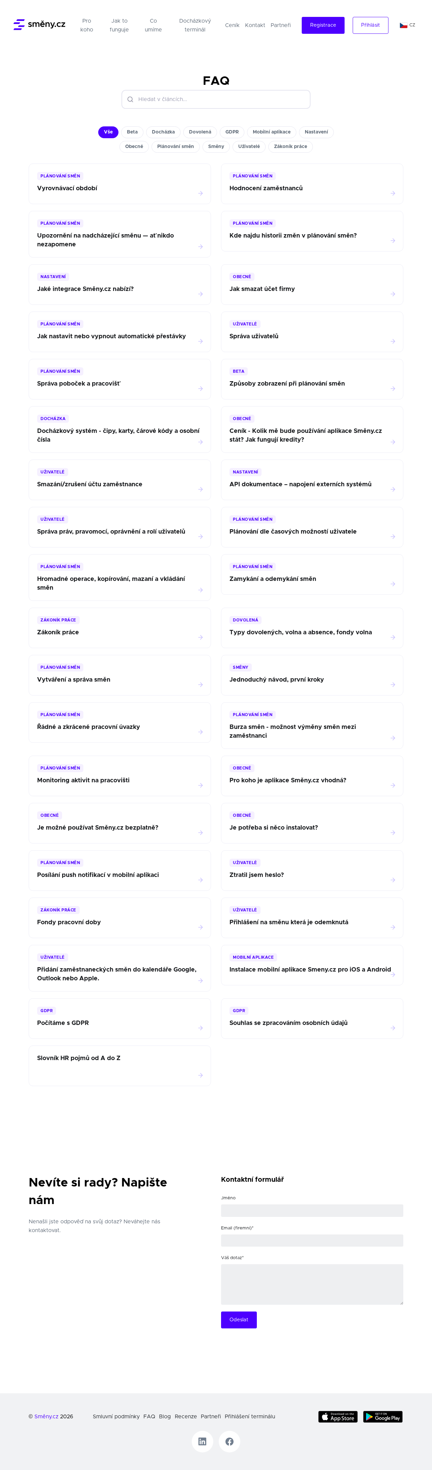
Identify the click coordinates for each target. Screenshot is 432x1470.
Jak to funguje (119, 25)
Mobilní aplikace (272, 132)
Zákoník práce (290, 146)
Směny (216, 146)
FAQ (149, 1416)
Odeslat (239, 1319)
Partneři (281, 25)
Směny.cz (46, 1416)
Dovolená (200, 132)
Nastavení (316, 132)
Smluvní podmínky (116, 1416)
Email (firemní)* (237, 1228)
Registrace (323, 25)
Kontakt (255, 25)
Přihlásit (370, 25)
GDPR (232, 132)
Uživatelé (249, 146)
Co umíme (153, 25)
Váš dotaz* (232, 1258)
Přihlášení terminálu (250, 1416)
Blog (165, 1416)
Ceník (232, 25)
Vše (108, 132)
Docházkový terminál (195, 25)
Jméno (228, 1198)
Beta (132, 132)
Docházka (163, 132)
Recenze (186, 1416)
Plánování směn (175, 146)
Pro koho (90, 25)
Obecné (134, 146)
